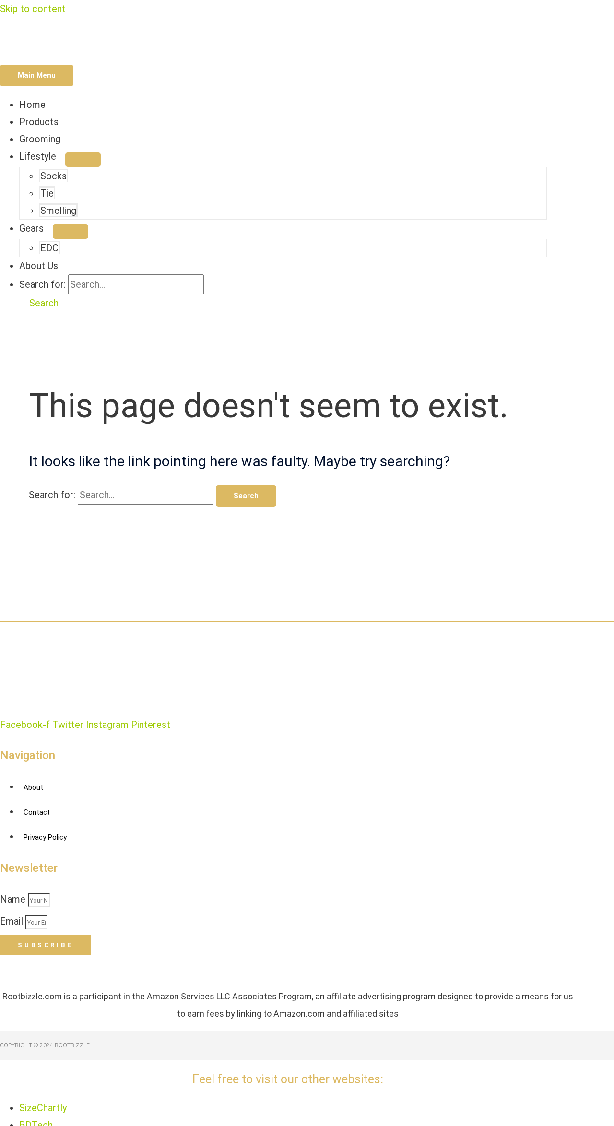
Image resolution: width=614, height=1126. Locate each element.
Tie (47, 193)
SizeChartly (43, 1108)
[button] (39, 303)
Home (32, 104)
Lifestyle (37, 156)
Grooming (39, 139)
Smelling (58, 210)
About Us (38, 265)
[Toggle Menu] (83, 159)
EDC (49, 248)
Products (39, 122)
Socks (53, 176)
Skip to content (33, 8)
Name (14, 899)
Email (12, 921)
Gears (31, 228)
